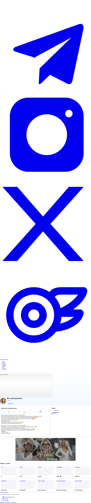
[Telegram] (46, 89)
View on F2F (10, 403)
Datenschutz (7, 502)
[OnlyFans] (46, 357)
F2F (3, 367)
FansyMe (4, 369)
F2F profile (56, 410)
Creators (4, 363)
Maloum (4, 366)
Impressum (2, 502)
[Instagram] (46, 178)
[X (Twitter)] (46, 268)
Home (3, 361)
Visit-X (3, 368)
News (3, 362)
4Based (3, 364)
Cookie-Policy (13, 502)
